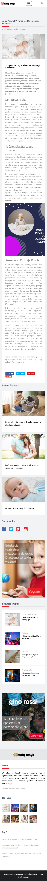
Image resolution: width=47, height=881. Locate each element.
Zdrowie (25, 651)
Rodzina (25, 633)
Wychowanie (27, 670)
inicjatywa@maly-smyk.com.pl (14, 789)
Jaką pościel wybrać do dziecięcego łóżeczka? (20, 839)
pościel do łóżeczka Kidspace (24, 359)
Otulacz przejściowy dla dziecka (19, 508)
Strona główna (7, 29)
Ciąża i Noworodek (20, 29)
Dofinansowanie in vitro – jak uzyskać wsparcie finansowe (22, 466)
